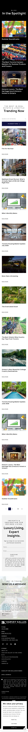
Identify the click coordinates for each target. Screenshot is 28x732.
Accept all (14, 727)
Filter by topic (13, 123)
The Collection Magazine (9, 657)
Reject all (14, 719)
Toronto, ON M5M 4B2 (9, 640)
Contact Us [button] (4, 663)
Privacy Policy (18, 566)
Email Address (6, 674)
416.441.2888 (4, 629)
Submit (14, 555)
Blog (3, 654)
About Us (4, 650)
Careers (4, 661)
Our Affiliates (6, 659)
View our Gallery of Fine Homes (11, 652)
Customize (14, 723)
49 (18, 509)
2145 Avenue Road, (8, 638)
